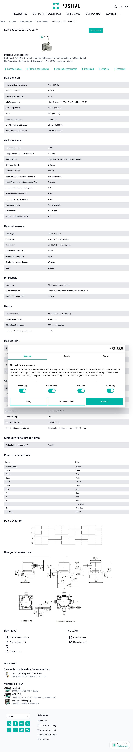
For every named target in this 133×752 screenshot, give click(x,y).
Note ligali (42, 721)
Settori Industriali (47, 13)
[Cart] (126, 6)
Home (2, 21)
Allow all (104, 401)
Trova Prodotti (42, 21)
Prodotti (12, 21)
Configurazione (79, 637)
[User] (115, 6)
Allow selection (66, 401)
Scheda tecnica (14, 69)
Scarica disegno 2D (18, 642)
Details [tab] (66, 356)
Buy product (96, 30)
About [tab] (105, 356)
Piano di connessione (39, 69)
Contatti (112, 13)
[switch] (52, 391)
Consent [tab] (27, 356)
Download (89, 69)
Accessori (121, 69)
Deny (28, 401)
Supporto (93, 13)
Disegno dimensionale (66, 69)
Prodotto (19, 13)
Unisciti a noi (43, 739)
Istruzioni (105, 69)
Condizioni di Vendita (47, 735)
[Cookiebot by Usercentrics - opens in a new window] (111, 348)
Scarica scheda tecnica (19, 637)
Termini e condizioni (46, 730)
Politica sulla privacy (46, 725)
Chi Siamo (73, 13)
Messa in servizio (80, 642)
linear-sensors (26, 21)
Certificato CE (15, 651)
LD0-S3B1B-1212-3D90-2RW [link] (64, 21)
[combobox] (18, 716)
